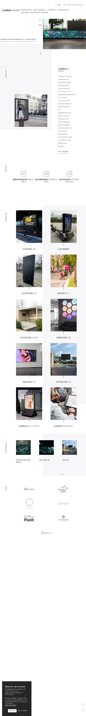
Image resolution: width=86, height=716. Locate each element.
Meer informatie (10, 705)
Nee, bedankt (22, 710)
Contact (52, 10)
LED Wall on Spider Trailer (34, 12)
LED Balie (44, 460)
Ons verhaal (39, 10)
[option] (23, 451)
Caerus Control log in (74, 5)
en (56, 5)
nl (59, 5)
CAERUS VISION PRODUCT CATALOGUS (18, 39)
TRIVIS (65, 460)
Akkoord (12, 710)
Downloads (63, 10)
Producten (26, 10)
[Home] (11, 10)
